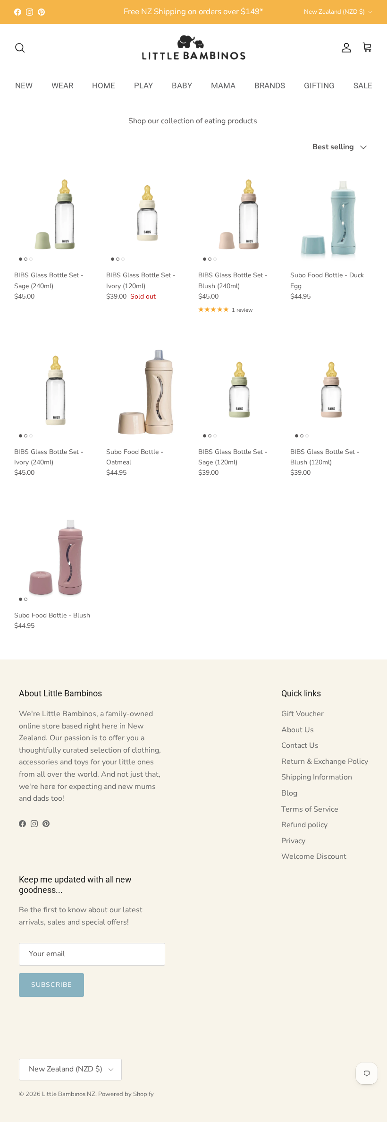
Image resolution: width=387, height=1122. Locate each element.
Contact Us (300, 745)
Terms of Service (309, 809)
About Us (297, 730)
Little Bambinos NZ (68, 1094)
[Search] (19, 47)
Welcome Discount (313, 856)
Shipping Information (316, 777)
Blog (289, 793)
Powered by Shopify (126, 1094)
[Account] (344, 47)
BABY (182, 85)
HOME (103, 85)
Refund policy (304, 825)
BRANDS (269, 85)
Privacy (293, 841)
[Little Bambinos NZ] (194, 48)
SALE (362, 85)
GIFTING (319, 85)
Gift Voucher (302, 714)
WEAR (62, 85)
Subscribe (51, 984)
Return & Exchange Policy (324, 761)
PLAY (143, 85)
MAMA (223, 85)
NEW (24, 85)
